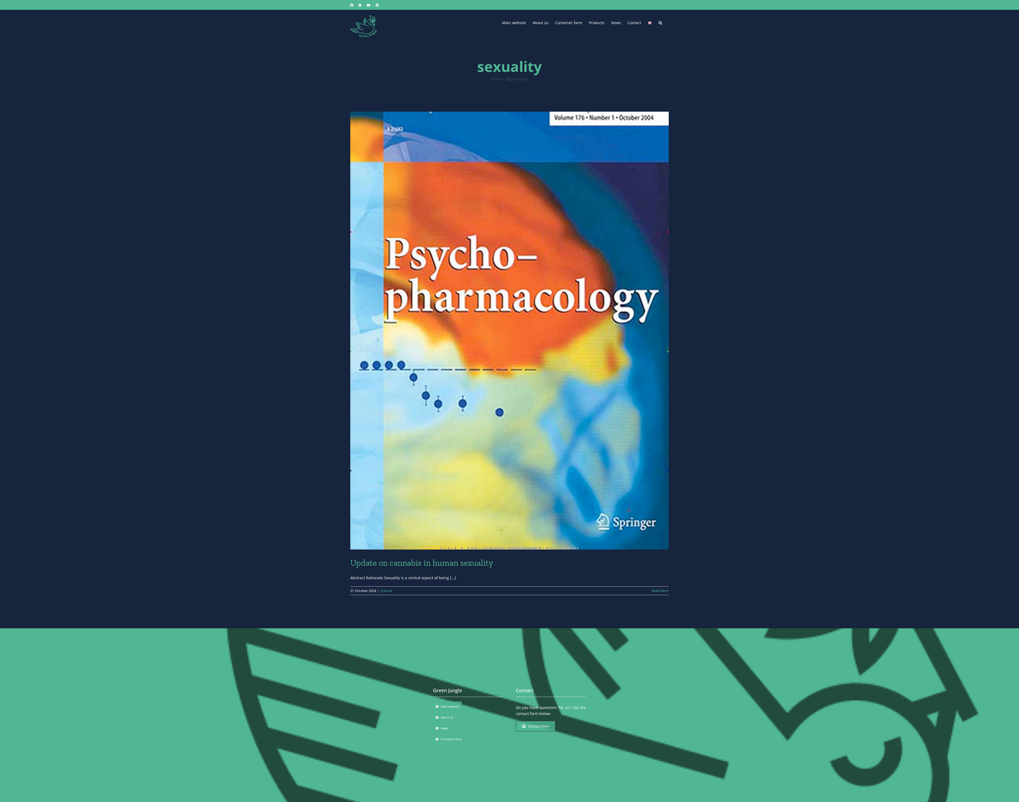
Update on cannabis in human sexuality (421, 563)
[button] (660, 22)
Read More (660, 590)
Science (386, 590)
